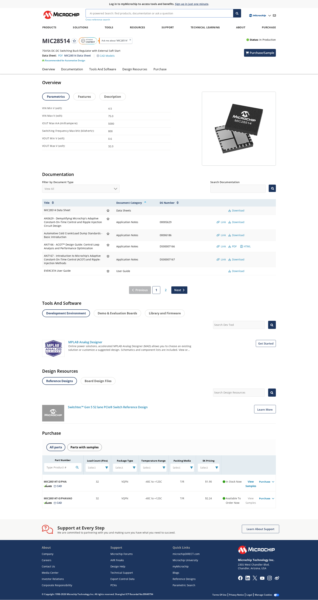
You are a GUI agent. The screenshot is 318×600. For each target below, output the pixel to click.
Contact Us (48, 566)
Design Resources (134, 69)
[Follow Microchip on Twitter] (255, 579)
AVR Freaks (117, 560)
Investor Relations (53, 579)
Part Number (63, 460)
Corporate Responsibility (57, 585)
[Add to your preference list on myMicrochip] (74, 40)
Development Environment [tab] (66, 313)
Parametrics (56, 97)
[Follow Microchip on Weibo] (277, 579)
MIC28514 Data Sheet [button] (77, 55)
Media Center (50, 572)
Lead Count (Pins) (97, 460)
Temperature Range (153, 460)
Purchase (160, 69)
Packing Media (182, 460)
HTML (247, 246)
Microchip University (185, 560)
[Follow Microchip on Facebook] (240, 579)
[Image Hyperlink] (61, 19)
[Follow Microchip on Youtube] (262, 578)
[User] (259, 15)
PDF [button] (60, 55)
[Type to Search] (272, 188)
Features (84, 97)
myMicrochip (181, 566)
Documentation (72, 69)
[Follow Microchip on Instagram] (269, 579)
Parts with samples (84, 447)
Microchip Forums (121, 554)
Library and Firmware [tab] (165, 313)
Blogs (176, 572)
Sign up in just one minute (191, 4)
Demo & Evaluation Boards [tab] (117, 313)
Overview (48, 69)
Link (223, 222)
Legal (249, 594)
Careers (46, 560)
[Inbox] (274, 15)
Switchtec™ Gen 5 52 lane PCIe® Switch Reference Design (108, 407)
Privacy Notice (236, 594)
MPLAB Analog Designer (85, 342)
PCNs (113, 585)
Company (47, 554)
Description (112, 97)
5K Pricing (208, 460)
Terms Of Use (219, 594)
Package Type (125, 460)
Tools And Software (102, 69)
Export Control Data (122, 579)
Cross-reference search (98, 19)
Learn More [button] (265, 409)
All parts (56, 447)
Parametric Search (184, 585)
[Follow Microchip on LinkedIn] (247, 579)
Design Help (117, 566)
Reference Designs (184, 579)
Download (237, 210)
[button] (107, 53)
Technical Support (121, 572)
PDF (234, 246)
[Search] (237, 13)
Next (177, 290)
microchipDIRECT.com (186, 554)
